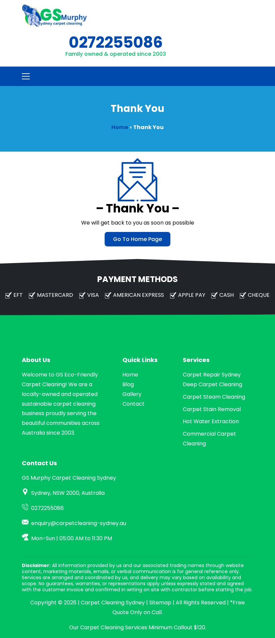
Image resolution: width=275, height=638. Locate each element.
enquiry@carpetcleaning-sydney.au (78, 523)
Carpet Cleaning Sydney (113, 602)
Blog (128, 384)
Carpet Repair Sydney (212, 374)
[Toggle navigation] (24, 76)
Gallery (132, 394)
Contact (133, 404)
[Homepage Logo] (55, 17)
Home (119, 127)
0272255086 (116, 42)
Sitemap (160, 602)
